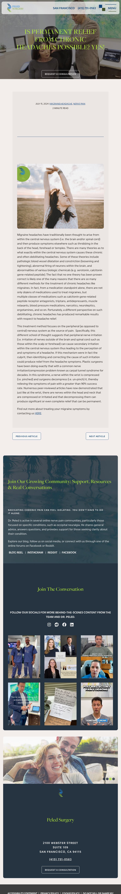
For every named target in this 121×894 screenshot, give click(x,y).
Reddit (53, 552)
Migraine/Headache (61, 103)
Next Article (97, 436)
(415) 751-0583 (60, 859)
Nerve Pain (79, 103)
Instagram (35, 552)
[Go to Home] (14, 7)
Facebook (69, 552)
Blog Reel (16, 552)
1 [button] (104, 779)
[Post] (24, 656)
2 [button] (107, 779)
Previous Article (27, 436)
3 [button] (110, 779)
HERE (38, 413)
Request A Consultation (60, 73)
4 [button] (113, 779)
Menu (112, 8)
